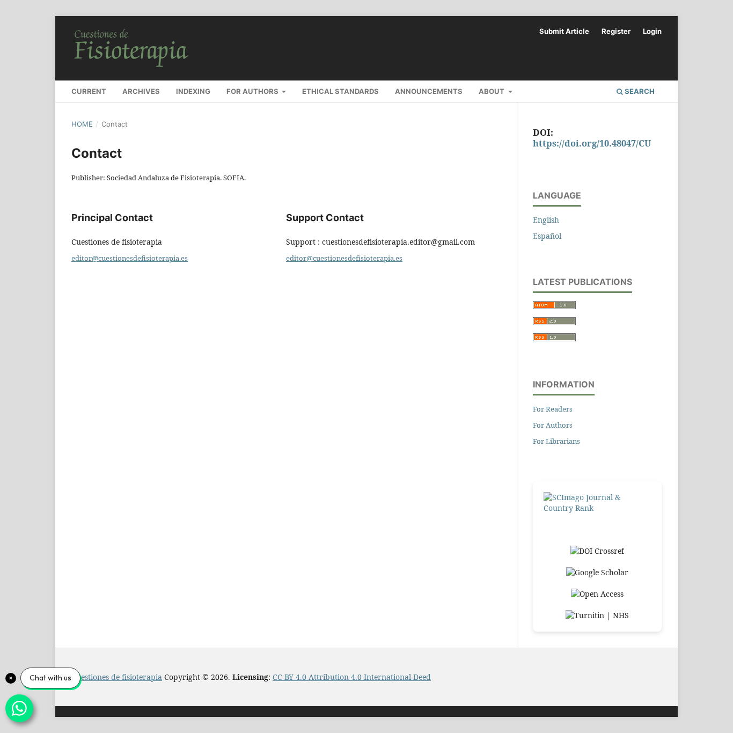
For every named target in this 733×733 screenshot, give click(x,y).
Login (652, 31)
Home (82, 124)
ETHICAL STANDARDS (340, 91)
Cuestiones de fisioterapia (116, 677)
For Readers (553, 409)
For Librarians (556, 441)
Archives (141, 91)
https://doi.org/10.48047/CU (592, 143)
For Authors (253, 91)
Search (639, 91)
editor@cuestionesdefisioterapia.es (129, 258)
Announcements (429, 91)
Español (547, 236)
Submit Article (564, 31)
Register (616, 31)
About (492, 91)
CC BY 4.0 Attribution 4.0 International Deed (352, 677)
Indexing (193, 91)
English (546, 220)
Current (88, 91)
